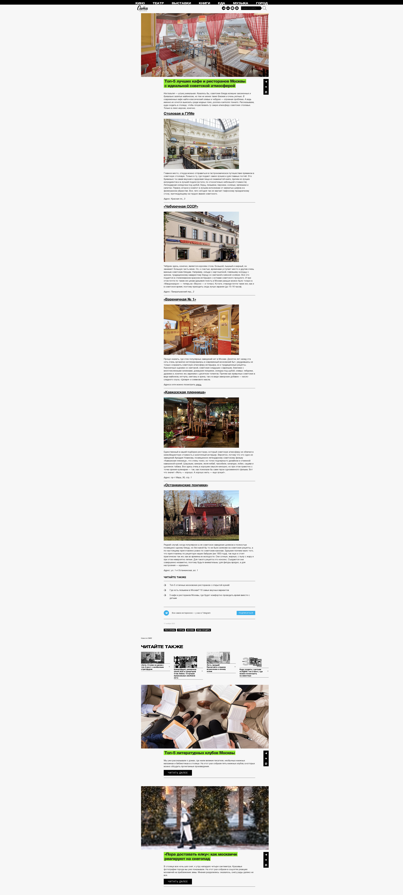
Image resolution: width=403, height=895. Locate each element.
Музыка (240, 3)
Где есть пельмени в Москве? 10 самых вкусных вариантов (199, 590)
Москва (190, 630)
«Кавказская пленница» (185, 392)
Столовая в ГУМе (179, 113)
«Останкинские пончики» (186, 485)
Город (262, 3)
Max (237, 8)
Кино (140, 3)
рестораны (170, 630)
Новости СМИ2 (146, 638)
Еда (221, 3)
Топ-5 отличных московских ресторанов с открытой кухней (199, 585)
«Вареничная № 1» (180, 299)
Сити (142, 8)
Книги (204, 3)
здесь (198, 384)
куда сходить (203, 630)
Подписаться (246, 613)
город (181, 630)
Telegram (223, 8)
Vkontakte (228, 8)
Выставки (181, 3)
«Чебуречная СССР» (181, 206)
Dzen (232, 8)
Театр (158, 3)
